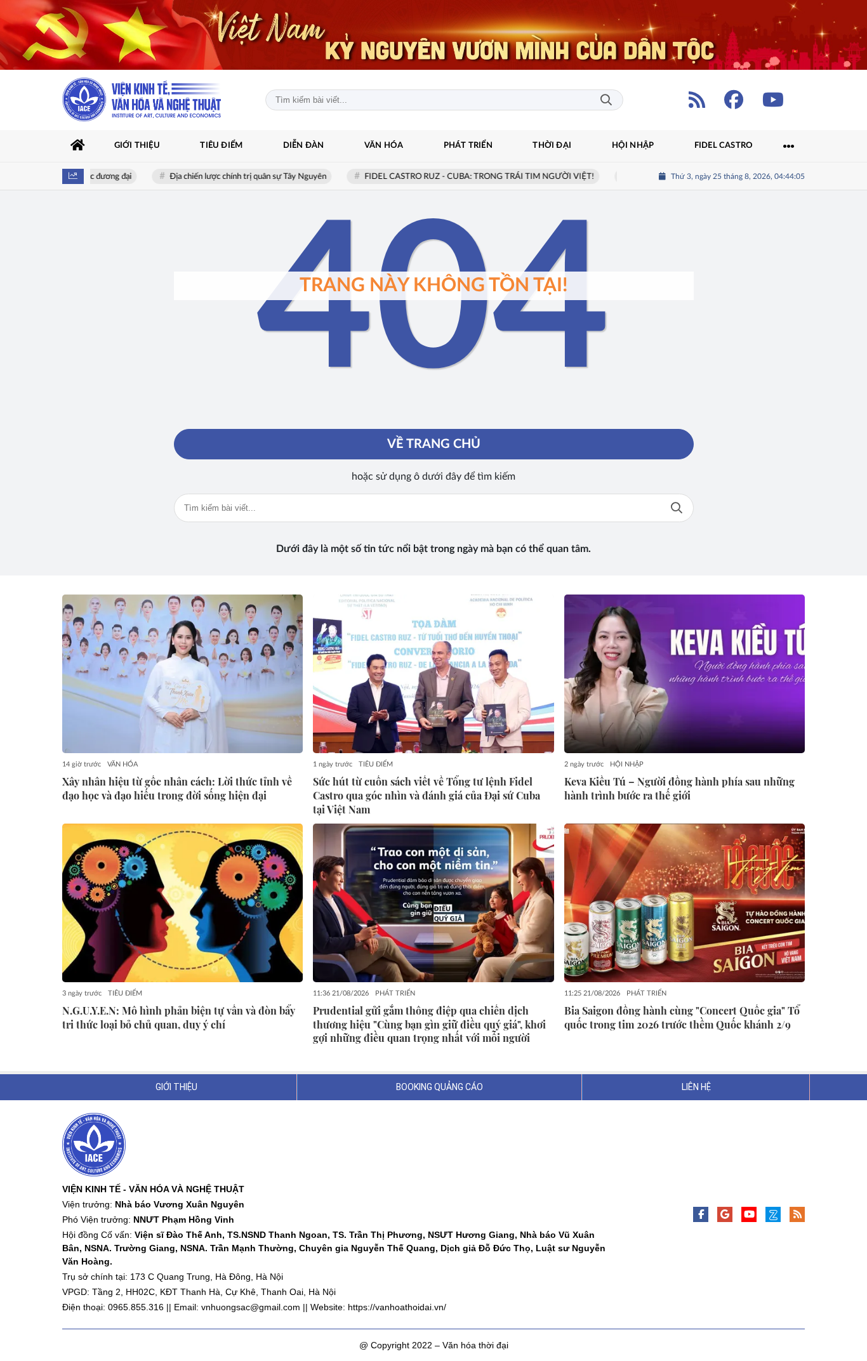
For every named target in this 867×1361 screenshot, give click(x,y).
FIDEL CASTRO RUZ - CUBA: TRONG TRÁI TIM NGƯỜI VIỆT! (463, 177)
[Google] (724, 1214)
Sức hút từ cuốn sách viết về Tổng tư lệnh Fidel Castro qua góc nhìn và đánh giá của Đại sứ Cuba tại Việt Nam (426, 795)
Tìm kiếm (606, 99)
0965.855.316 (136, 1307)
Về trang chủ (433, 444)
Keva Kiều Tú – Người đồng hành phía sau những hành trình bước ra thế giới (679, 788)
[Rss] (797, 1214)
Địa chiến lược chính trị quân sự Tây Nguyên (232, 177)
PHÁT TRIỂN (395, 993)
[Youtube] (773, 99)
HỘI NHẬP (627, 764)
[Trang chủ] (78, 146)
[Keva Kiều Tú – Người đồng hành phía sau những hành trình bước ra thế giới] (684, 674)
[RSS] (697, 99)
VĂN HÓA (122, 764)
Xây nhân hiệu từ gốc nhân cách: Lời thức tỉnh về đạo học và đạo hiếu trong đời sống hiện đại (177, 788)
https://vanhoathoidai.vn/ (397, 1307)
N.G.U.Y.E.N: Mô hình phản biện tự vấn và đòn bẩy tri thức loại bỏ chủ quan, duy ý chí (178, 1017)
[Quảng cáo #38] (433, 35)
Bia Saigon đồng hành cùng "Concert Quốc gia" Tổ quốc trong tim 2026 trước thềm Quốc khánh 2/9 (682, 1017)
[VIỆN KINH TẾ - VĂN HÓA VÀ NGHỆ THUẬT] (141, 100)
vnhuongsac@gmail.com (250, 1307)
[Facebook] (734, 99)
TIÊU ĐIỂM (376, 764)
